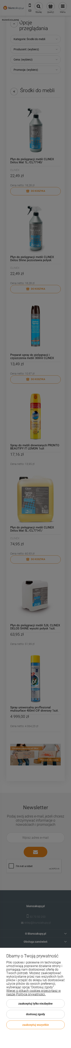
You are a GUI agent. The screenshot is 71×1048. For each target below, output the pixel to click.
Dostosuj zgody (35, 1014)
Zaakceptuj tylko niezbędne (35, 1003)
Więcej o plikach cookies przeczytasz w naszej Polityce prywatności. (33, 992)
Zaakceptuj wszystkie (35, 1024)
